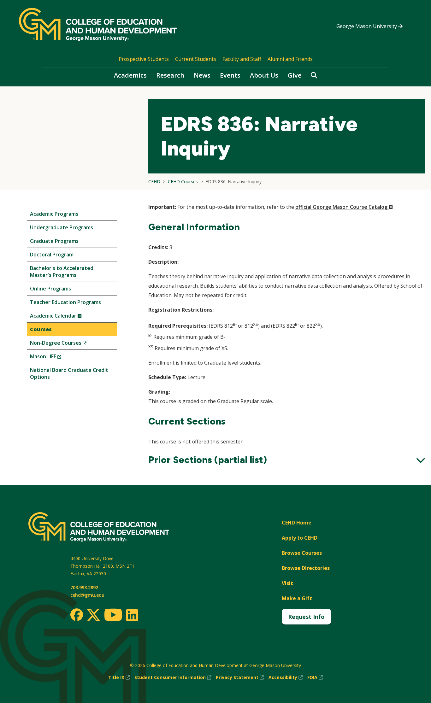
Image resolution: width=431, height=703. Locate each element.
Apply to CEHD (299, 537)
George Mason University (367, 26)
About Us (264, 75)
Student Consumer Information (172, 677)
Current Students (195, 59)
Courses (41, 329)
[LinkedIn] (132, 615)
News (202, 75)
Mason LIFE (56, 358)
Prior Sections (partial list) (286, 460)
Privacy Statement (240, 677)
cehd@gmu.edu (87, 595)
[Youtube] (113, 615)
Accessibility (286, 677)
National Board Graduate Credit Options (69, 373)
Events (230, 75)
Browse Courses (302, 552)
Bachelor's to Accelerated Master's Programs (61, 271)
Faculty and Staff (241, 59)
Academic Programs (54, 213)
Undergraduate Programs (61, 227)
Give (294, 75)
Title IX (119, 677)
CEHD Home (296, 522)
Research (170, 75)
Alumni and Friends (290, 59)
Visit (287, 583)
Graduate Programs (54, 240)
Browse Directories (306, 568)
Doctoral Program (52, 254)
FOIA (315, 677)
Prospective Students (144, 59)
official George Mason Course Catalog (344, 206)
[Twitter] (93, 615)
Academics (130, 75)
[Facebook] (76, 614)
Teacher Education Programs (65, 302)
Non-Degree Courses (69, 344)
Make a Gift (297, 598)
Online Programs (50, 288)
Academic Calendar (66, 317)
